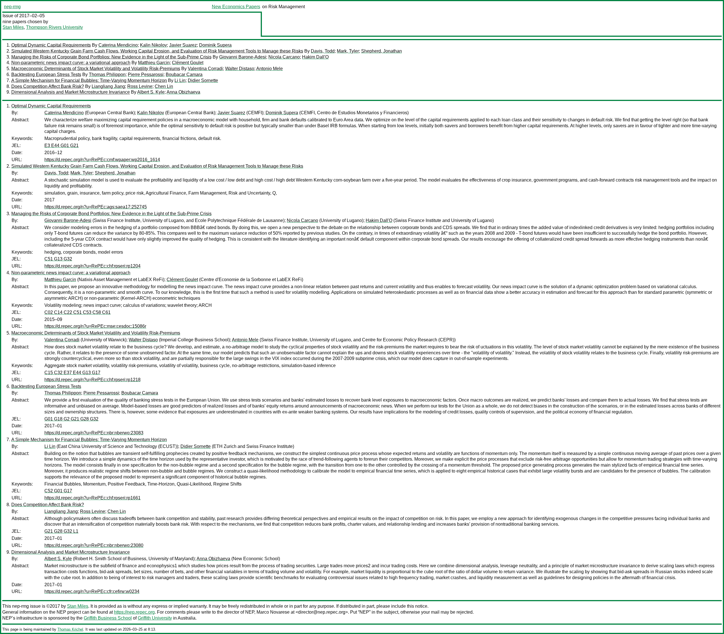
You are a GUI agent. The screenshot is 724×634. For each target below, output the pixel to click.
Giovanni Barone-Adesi (242, 57)
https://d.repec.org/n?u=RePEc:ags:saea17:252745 (95, 206)
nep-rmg (12, 6)
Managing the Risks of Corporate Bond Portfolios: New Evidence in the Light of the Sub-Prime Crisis (111, 57)
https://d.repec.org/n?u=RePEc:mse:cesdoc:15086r (95, 326)
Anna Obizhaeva (183, 92)
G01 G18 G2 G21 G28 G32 (71, 419)
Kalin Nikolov (153, 45)
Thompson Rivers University (54, 27)
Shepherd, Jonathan (381, 51)
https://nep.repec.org (134, 612)
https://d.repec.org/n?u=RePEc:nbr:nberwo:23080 (93, 545)
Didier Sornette (203, 80)
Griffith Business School (108, 618)
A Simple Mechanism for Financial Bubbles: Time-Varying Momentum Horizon (89, 80)
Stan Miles (13, 27)
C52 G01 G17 (58, 490)
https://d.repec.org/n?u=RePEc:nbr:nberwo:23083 (93, 432)
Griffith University (155, 618)
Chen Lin (164, 86)
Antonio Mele (269, 68)
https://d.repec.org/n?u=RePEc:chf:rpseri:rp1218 (92, 379)
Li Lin (180, 80)
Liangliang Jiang (108, 86)
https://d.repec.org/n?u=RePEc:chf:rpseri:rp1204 (92, 266)
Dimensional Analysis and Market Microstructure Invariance (70, 92)
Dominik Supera (215, 45)
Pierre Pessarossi (145, 74)
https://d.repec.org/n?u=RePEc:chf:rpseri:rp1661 (92, 497)
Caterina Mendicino (118, 45)
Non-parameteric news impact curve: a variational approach (70, 62)
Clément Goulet (187, 62)
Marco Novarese (273, 612)
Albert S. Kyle (151, 92)
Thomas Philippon (107, 74)
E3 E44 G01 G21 (61, 145)
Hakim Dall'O (315, 57)
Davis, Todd (323, 51)
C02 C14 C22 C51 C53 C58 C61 (77, 312)
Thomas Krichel (70, 629)
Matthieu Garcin (154, 62)
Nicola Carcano (284, 57)
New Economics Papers (236, 6)
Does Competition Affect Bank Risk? (47, 86)
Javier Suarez (183, 45)
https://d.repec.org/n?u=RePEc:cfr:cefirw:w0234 (91, 591)
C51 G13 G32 (58, 258)
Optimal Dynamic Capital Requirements (51, 45)
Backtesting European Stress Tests (46, 74)
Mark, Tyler (348, 51)
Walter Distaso (239, 68)
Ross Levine (139, 86)
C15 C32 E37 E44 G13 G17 (72, 372)
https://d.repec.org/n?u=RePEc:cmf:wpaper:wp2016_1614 (102, 159)
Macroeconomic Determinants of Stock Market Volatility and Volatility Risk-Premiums (95, 68)
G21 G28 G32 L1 (61, 531)
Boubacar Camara (184, 74)
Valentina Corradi (205, 68)
